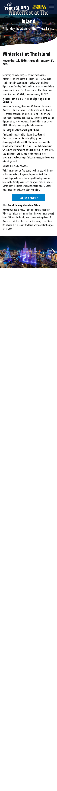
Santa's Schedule (28, 197)
